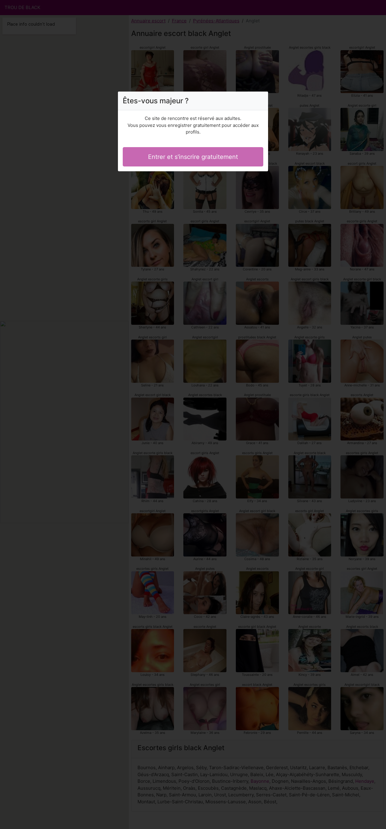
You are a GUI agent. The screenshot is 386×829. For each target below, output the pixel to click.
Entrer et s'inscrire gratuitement (193, 156)
